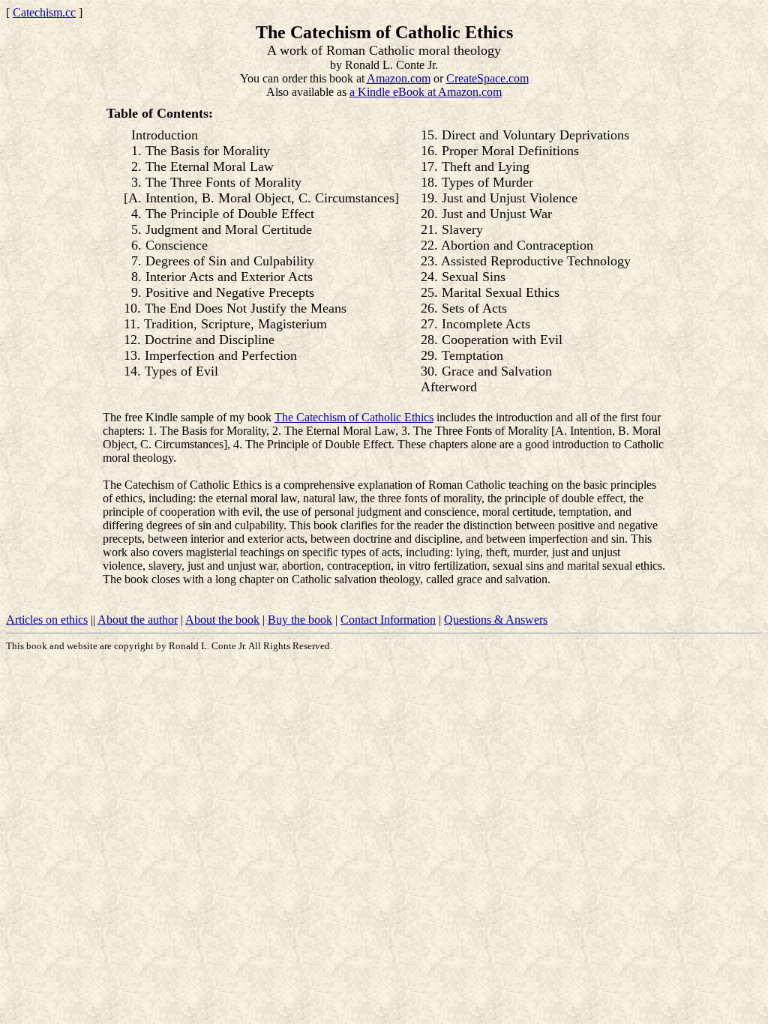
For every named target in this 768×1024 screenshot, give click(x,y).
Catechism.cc (44, 12)
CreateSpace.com (487, 78)
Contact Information (388, 619)
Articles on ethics (47, 619)
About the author (138, 619)
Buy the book (300, 619)
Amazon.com (398, 78)
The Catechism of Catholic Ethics (354, 417)
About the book (222, 619)
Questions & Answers (496, 619)
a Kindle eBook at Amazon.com (426, 91)
